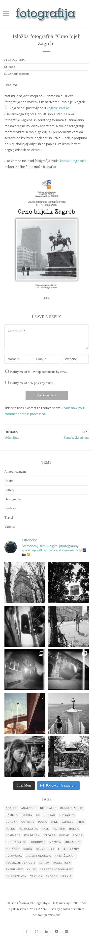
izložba (49, 835)
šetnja (66, 876)
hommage (13, 835)
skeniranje (14, 869)
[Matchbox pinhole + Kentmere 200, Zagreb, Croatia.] (24, 669)
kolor (78, 835)
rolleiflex (62, 862)
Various (9, 527)
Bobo (11, 67)
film (80, 821)
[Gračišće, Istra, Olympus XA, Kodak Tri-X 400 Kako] (24, 582)
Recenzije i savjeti (20, 862)
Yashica (36, 876)
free (45, 828)
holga (74, 828)
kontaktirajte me (72, 160)
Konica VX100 (16, 842)
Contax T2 (66, 815)
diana (42, 821)
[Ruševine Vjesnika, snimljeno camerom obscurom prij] (68, 582)
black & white (71, 808)
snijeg (31, 869)
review (44, 862)
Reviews (10, 508)
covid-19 (27, 821)
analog (11, 808)
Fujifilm (59, 828)
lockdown (38, 842)
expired (68, 821)
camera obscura (19, 815)
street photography (56, 869)
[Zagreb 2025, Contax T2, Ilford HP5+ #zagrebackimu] (68, 626)
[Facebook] (27, 932)
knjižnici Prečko (58, 108)
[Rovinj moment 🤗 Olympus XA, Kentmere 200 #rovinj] (68, 713)
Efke (54, 821)
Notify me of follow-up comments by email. (39, 372)
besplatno (48, 808)
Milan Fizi (72, 842)
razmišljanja (65, 855)
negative (13, 849)
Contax (49, 815)
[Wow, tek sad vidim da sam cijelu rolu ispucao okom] (68, 756)
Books (8, 481)
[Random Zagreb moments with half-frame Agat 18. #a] (24, 713)
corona (12, 821)
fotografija (28, 828)
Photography (13, 499)
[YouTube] (57, 932)
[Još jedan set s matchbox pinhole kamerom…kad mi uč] (68, 669)
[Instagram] (37, 932)
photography (68, 849)
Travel (8, 517)
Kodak (64, 835)
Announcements (18, 74)
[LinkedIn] (47, 932)
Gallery (9, 490)
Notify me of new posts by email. (32, 383)
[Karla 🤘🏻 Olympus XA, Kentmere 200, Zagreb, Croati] (24, 756)
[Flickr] (66, 932)
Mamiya (55, 842)
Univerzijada (16, 876)
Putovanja (14, 855)
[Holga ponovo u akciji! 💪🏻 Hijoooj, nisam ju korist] (24, 626)
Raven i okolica (38, 855)
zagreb (52, 876)
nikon (27, 849)
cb (38, 815)
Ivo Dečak (32, 835)
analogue (28, 808)
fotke (10, 828)
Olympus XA (45, 849)
